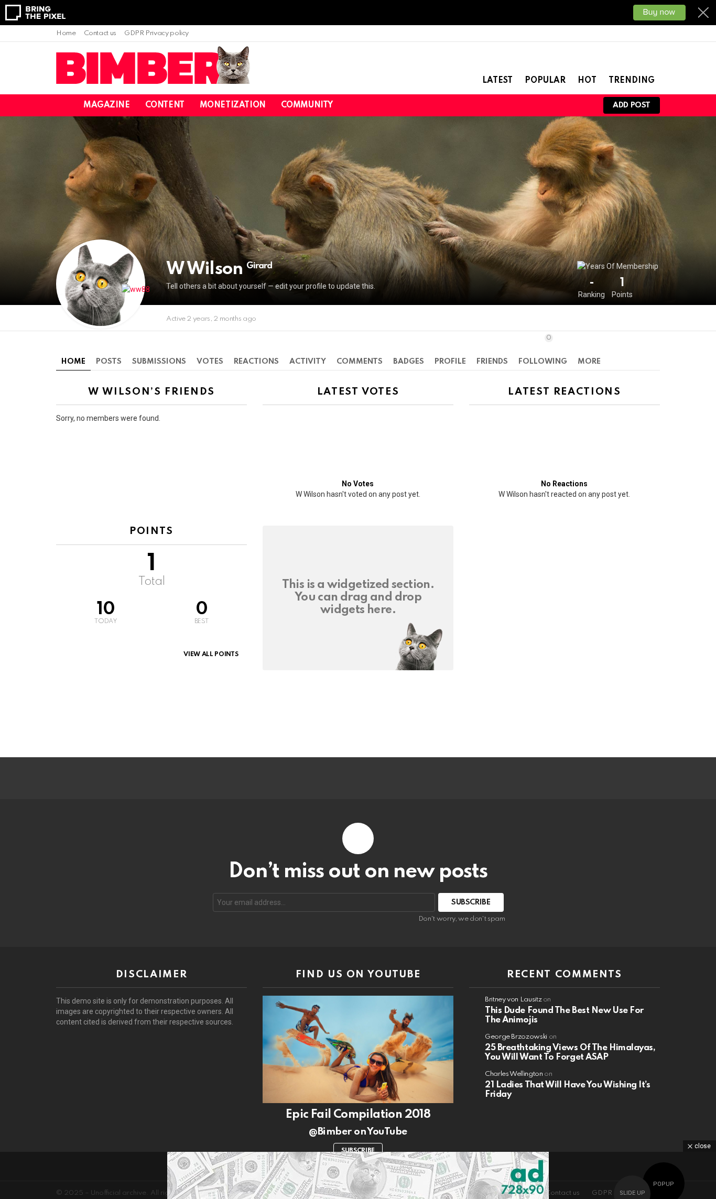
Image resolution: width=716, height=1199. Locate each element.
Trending (632, 81)
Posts (109, 361)
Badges (408, 361)
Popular (545, 81)
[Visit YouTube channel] (358, 1049)
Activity (307, 361)
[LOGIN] (581, 105)
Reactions (256, 361)
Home (66, 33)
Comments (360, 361)
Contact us (100, 33)
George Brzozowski (516, 1036)
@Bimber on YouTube (358, 1132)
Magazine (106, 105)
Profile (450, 361)
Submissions (159, 361)
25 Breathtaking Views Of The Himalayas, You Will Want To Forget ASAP (570, 1052)
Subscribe (358, 1151)
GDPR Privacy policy (156, 33)
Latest (497, 81)
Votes (210, 361)
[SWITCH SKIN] (528, 105)
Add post (631, 105)
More (589, 361)
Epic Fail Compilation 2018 (358, 1114)
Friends (492, 361)
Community (307, 105)
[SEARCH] (545, 105)
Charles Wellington (514, 1074)
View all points (210, 654)
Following (542, 349)
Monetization (233, 105)
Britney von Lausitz (513, 999)
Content (165, 105)
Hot (587, 81)
